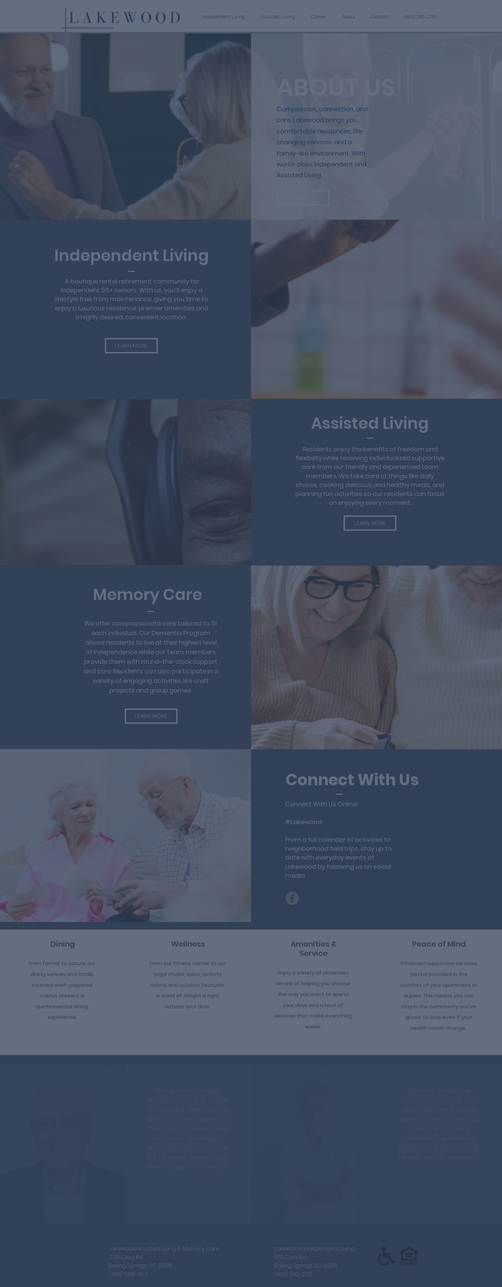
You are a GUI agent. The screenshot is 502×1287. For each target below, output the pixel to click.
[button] (380, 527)
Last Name (267, 559)
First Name (185, 559)
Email (179, 588)
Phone (180, 621)
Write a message (191, 650)
